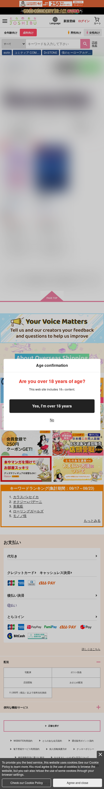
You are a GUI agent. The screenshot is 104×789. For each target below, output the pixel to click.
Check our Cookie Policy (26, 783)
